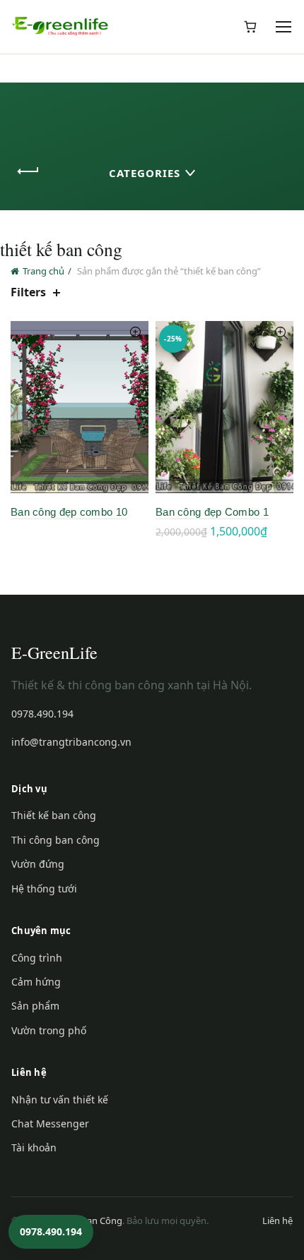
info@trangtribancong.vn (71, 742)
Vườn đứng (37, 864)
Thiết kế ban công (53, 815)
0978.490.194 (42, 713)
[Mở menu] (284, 26)
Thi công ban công (55, 840)
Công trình (36, 957)
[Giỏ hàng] (250, 27)
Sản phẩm (35, 1005)
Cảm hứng (36, 981)
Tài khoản (34, 1147)
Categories (144, 173)
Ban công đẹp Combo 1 (212, 512)
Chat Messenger (50, 1123)
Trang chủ (43, 271)
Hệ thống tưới (44, 888)
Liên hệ (277, 1220)
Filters (28, 292)
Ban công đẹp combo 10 (69, 512)
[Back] (28, 171)
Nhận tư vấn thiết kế (59, 1099)
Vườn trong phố (48, 1030)
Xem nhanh (136, 333)
